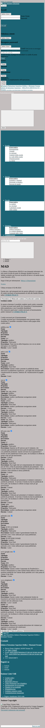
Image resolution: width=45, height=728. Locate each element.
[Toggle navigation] (17, 118)
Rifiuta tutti (18, 299)
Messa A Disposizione (28, 281)
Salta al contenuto (7, 2)
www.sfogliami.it (7, 580)
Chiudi (3, 64)
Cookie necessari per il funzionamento (13, 317)
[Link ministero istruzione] (10, 3)
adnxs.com (4, 352)
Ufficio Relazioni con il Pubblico (16, 683)
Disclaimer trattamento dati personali (13, 710)
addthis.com (5, 327)
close (3, 128)
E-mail (23, 48)
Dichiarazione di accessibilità (14, 685)
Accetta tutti (32, 299)
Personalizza (6, 299)
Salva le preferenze (17, 631)
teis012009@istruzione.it (26, 652)
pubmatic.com (6, 516)
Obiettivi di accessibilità (13, 687)
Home (7, 259)
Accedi (4, 5)
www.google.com (7, 552)
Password (24, 18)
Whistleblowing (10, 689)
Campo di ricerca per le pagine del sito (13, 239)
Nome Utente (25, 16)
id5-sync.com (5, 431)
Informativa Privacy (11, 681)
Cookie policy (9, 678)
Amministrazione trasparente (14, 693)
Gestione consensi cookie (13, 691)
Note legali (8, 680)
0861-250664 (12, 650)
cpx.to (3, 380)
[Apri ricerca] (27, 101)
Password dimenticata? (8, 22)
